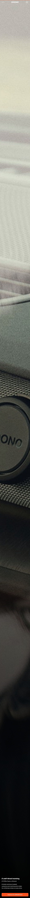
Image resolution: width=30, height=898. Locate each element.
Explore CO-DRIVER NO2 (15, 894)
